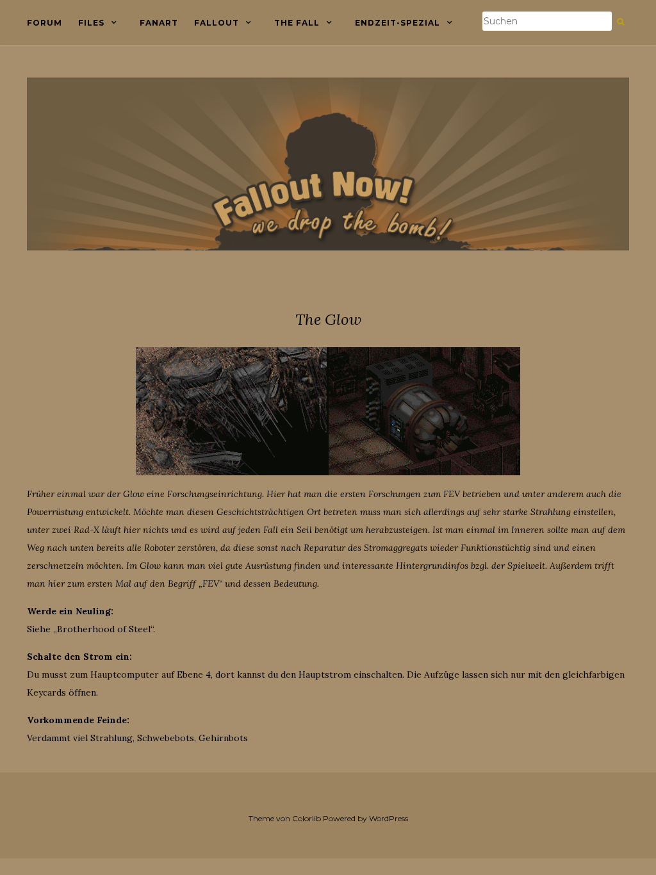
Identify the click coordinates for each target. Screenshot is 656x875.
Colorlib (306, 818)
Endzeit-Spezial (397, 23)
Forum (44, 23)
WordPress (388, 818)
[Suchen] (620, 21)
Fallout (216, 23)
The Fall (297, 23)
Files (91, 23)
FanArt (159, 23)
